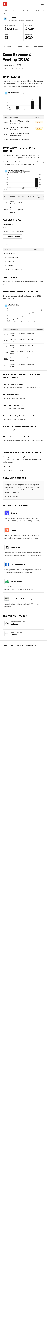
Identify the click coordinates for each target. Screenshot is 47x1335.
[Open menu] (42, 4)
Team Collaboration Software (32, 11)
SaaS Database (7, 11)
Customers (20, 645)
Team (12, 645)
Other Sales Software (12, 467)
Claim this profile (11, 496)
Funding (6, 645)
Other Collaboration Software (15, 471)
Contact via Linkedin (12, 237)
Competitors (31, 645)
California (21, 20)
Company (8, 46)
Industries (17, 11)
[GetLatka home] (5, 4)
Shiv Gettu (8, 224)
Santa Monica (13, 20)
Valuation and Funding (34, 46)
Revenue (19, 46)
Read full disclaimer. (13, 492)
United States (29, 20)
